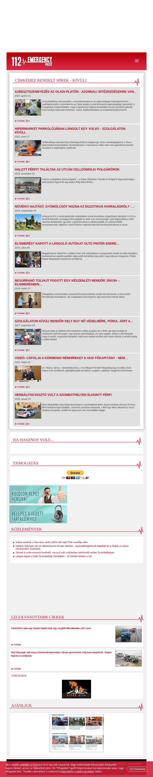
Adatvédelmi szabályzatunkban (77, 771)
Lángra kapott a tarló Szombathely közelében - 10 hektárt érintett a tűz (54, 556)
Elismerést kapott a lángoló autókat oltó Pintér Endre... (67, 243)
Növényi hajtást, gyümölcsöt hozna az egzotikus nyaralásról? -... (74, 206)
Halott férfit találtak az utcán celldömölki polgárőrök (67, 169)
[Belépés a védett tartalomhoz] (76, 514)
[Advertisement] (76, 26)
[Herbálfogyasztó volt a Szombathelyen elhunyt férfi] (28, 411)
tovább (21, 121)
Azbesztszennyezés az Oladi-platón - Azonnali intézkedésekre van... (76, 92)
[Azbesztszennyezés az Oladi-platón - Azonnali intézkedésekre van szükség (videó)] (28, 108)
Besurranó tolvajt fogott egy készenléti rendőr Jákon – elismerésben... (67, 282)
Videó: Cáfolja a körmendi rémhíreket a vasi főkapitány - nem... (71, 358)
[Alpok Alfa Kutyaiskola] (76, 689)
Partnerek (18, 675)
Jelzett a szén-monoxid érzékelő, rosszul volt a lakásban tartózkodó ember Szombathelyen (65, 552)
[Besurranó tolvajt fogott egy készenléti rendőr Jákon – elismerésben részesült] (28, 301)
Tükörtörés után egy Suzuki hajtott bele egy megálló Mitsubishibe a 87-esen (51, 628)
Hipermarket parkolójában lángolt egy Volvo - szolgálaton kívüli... (70, 130)
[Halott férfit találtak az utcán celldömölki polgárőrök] (28, 186)
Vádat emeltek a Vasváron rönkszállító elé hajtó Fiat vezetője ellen (52, 542)
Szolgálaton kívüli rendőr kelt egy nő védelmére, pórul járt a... (74, 321)
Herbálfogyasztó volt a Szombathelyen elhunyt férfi (63, 395)
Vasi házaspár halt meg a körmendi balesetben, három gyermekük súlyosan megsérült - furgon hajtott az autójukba (61, 654)
